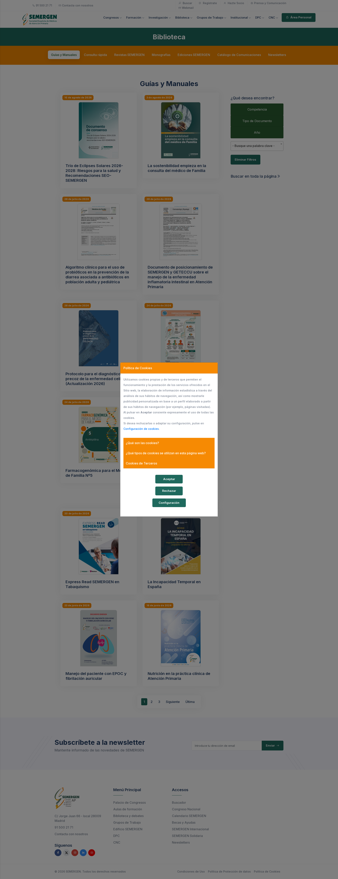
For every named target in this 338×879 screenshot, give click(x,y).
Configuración (169, 503)
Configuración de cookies (141, 428)
